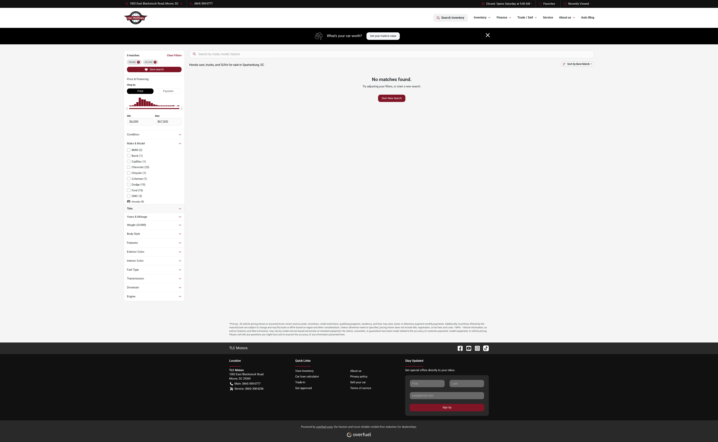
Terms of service (360, 388)
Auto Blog (587, 17)
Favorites (549, 3)
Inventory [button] (480, 17)
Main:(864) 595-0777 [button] (247, 383)
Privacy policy (358, 376)
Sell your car (358, 382)
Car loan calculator (307, 376)
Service (548, 17)
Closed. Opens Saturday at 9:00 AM (508, 3)
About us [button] (565, 17)
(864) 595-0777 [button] (203, 3)
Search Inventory (452, 17)
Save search (156, 69)
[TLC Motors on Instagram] (476, 348)
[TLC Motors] (136, 17)
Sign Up (447, 407)
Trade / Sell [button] (525, 17)
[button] (155, 3)
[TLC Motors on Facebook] (458, 348)
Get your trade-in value (383, 35)
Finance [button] (502, 17)
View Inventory (304, 371)
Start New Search (392, 98)
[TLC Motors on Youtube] (467, 348)
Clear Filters (174, 55)
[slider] (127, 108)
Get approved (303, 388)
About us (355, 371)
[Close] (487, 35)
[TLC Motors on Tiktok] (484, 348)
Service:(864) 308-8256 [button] (248, 388)
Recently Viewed (578, 3)
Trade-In (300, 382)
